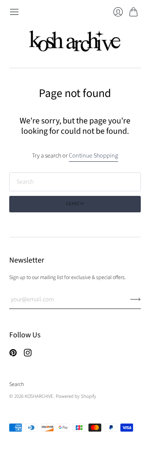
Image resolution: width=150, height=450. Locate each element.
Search (16, 384)
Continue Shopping (93, 155)
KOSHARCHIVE (39, 396)
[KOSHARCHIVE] (75, 42)
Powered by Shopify (76, 396)
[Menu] (14, 12)
